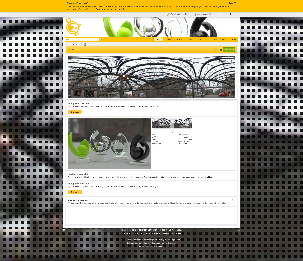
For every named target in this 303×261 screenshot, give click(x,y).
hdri (158, 39)
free (121, 203)
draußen (116, 203)
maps (194, 203)
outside (199, 203)
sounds (180, 39)
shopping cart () (204, 14)
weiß (214, 203)
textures (169, 39)
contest (161, 230)
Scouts (179, 230)
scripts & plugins (219, 39)
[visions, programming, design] (239, 231)
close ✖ (232, 3)
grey (145, 203)
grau (141, 203)
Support (153, 230)
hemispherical (165, 203)
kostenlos (175, 203)
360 (69, 203)
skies (210, 203)
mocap (203, 39)
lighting (185, 203)
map (190, 203)
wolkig (223, 203)
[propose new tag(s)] (233, 200)
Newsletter (170, 230)
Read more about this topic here (112, 9)
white (218, 203)
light (180, 203)
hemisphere (155, 203)
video (191, 39)
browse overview (75, 44)
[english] (220, 14)
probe (205, 203)
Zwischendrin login (179, 14)
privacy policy (138, 230)
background (88, 203)
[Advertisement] (125, 215)
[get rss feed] (64, 231)
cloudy (102, 203)
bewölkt (96, 203)
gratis (137, 203)
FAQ (234, 39)
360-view (74, 203)
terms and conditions (204, 177)
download (109, 203)
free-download (128, 203)
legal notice (126, 230)
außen (80, 203)
